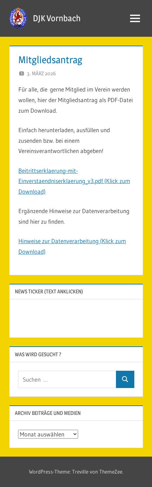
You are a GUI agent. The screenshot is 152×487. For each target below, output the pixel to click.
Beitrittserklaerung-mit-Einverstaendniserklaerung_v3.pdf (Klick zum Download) (74, 181)
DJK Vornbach (57, 18)
